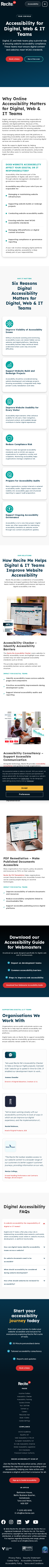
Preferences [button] (30, 781)
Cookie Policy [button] (25, 778)
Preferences (24, 794)
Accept (24, 788)
